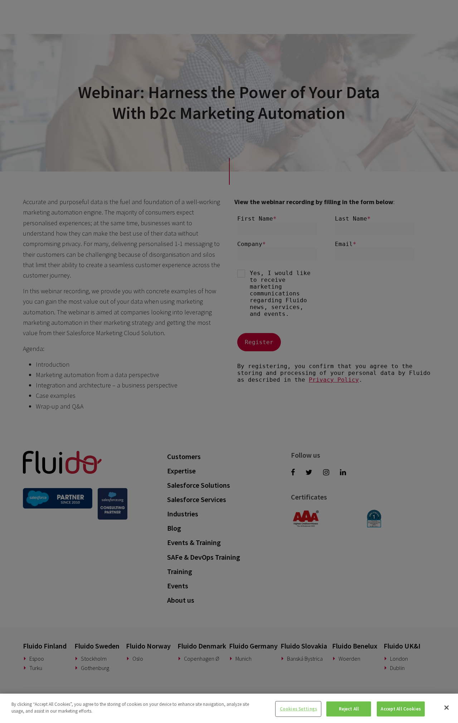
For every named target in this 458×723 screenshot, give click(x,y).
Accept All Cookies (400, 709)
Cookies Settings (298, 709)
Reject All (349, 709)
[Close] (446, 707)
